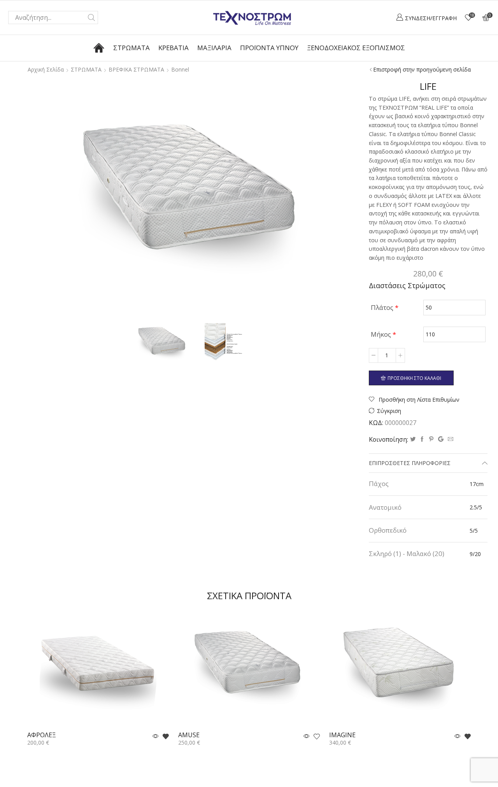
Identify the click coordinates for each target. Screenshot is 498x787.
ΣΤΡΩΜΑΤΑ (86, 69)
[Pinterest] (431, 439)
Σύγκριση (389, 410)
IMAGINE (342, 735)
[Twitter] (412, 439)
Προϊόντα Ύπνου (269, 47)
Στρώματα (131, 47)
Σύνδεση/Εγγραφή (431, 18)
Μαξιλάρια (214, 47)
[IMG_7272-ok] (162, 343)
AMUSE (189, 735)
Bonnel (180, 69)
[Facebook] (422, 439)
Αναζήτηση (91, 17)
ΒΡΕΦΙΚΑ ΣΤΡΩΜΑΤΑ (136, 69)
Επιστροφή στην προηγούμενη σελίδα (422, 69)
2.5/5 (476, 507)
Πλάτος (384, 307)
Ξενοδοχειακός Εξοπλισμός (356, 47)
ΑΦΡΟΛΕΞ (41, 735)
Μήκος (383, 334)
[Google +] (441, 439)
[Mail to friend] (449, 439)
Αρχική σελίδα (46, 69)
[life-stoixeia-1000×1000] (218, 344)
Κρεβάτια (173, 47)
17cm (477, 484)
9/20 (475, 554)
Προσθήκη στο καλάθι (414, 378)
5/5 (474, 530)
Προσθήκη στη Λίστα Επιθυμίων (418, 399)
